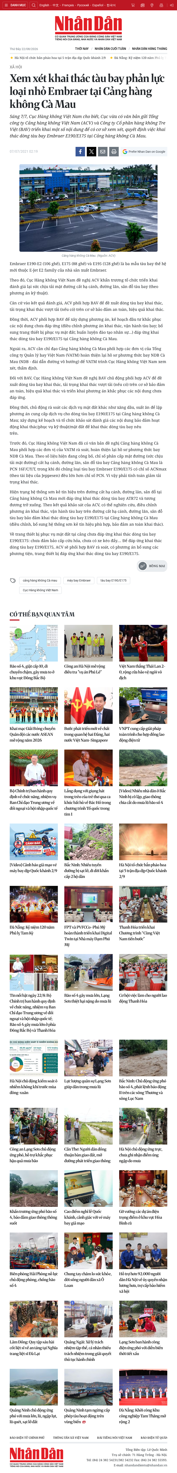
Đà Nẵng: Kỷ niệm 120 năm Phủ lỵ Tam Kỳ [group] (144, 58)
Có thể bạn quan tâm (42, 614)
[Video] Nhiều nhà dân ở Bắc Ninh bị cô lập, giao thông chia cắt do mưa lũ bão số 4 (142, 796)
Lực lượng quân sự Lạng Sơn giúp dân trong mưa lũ (87, 1083)
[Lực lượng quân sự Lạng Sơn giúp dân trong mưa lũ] (88, 1058)
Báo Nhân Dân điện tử (88, 28)
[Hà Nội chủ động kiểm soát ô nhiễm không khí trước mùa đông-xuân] (34, 1058)
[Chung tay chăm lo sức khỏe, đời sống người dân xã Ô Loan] (88, 1250)
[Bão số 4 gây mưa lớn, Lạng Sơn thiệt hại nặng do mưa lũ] (88, 972)
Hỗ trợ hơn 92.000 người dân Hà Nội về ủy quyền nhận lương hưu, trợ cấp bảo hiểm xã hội (143, 1282)
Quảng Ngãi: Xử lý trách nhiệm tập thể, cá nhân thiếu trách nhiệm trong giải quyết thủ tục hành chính (87, 1350)
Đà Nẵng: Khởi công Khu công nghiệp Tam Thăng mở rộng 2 (142, 1416)
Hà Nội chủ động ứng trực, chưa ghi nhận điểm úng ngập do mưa (140, 1155)
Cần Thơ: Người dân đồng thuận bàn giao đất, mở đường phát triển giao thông (87, 1155)
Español (97, 5)
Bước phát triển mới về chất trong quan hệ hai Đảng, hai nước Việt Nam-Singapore (87, 734)
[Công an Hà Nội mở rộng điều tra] (88, 643)
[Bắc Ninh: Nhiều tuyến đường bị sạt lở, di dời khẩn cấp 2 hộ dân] (88, 842)
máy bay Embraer (79, 580)
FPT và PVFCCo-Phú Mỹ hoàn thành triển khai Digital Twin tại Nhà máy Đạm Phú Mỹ (88, 936)
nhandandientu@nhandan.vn (146, 1465)
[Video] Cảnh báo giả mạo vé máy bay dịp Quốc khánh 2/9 (33, 867)
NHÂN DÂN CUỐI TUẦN (110, 49)
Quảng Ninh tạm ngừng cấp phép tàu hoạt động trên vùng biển (87, 1416)
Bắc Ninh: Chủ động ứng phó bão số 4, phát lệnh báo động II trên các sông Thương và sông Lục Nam (142, 1089)
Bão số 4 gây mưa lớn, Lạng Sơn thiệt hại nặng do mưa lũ (87, 998)
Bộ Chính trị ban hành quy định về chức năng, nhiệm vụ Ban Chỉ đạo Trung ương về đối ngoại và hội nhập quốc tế (34, 799)
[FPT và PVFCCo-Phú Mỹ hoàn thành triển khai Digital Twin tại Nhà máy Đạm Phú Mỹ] (88, 904)
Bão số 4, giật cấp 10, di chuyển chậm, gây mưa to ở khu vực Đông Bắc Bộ (32, 672)
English (44, 5)
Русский (83, 5)
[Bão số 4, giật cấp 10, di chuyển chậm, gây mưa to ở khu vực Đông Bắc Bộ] (34, 643)
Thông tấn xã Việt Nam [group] (70, 1438)
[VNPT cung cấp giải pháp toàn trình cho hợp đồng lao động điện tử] (143, 705)
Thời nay (82, 49)
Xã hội (16, 67)
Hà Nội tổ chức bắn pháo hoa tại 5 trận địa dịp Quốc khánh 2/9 (143, 870)
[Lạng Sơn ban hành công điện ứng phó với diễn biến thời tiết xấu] (143, 1319)
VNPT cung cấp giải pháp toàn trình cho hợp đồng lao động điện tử (141, 734)
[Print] (114, 151)
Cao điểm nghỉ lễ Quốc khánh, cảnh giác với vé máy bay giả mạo (87, 1217)
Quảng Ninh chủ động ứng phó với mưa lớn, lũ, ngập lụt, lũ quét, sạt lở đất (33, 1416)
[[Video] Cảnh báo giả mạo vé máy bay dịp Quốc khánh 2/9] (34, 842)
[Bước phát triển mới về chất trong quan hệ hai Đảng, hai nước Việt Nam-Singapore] (88, 705)
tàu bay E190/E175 (113, 580)
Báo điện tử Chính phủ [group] (27, 1438)
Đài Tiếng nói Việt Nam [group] (114, 1438)
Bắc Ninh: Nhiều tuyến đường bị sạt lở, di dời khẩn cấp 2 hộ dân (86, 870)
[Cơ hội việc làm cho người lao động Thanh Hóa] (143, 972)
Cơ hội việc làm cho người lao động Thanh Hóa (143, 998)
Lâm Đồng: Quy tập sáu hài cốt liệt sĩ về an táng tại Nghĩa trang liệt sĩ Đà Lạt (34, 1347)
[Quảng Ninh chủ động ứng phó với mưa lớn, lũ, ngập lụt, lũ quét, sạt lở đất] (34, 1387)
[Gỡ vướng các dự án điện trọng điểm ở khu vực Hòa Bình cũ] (143, 1188)
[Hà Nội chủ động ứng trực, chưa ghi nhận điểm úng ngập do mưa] (143, 1126)
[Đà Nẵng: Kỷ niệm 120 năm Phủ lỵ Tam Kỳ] (34, 904)
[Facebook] (80, 151)
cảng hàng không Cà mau (40, 580)
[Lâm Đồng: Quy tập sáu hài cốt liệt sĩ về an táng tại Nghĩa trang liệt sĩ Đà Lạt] (34, 1319)
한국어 (111, 5)
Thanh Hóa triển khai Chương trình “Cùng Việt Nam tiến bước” (139, 933)
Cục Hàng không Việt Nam (40, 590)
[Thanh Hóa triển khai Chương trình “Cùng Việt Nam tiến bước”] (143, 904)
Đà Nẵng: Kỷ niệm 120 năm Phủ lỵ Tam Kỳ (32, 930)
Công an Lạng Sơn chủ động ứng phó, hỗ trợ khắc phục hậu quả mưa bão (33, 1155)
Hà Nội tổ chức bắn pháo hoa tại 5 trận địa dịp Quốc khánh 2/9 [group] (59, 58)
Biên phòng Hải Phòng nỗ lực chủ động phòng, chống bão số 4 (34, 1279)
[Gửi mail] (102, 151)
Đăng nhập (172, 5)
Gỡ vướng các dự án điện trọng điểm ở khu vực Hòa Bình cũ (140, 1217)
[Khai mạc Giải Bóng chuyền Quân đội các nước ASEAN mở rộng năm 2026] (34, 705)
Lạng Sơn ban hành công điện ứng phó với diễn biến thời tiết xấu (141, 1347)
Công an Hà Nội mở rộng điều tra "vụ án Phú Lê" (84, 669)
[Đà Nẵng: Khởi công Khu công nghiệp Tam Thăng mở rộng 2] (143, 1387)
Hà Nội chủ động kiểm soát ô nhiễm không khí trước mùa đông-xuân (33, 1086)
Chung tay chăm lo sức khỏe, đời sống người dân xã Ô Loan (88, 1279)
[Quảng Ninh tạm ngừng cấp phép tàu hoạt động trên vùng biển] (88, 1387)
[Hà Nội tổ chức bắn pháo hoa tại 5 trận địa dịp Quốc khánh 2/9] (143, 842)
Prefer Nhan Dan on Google (147, 151)
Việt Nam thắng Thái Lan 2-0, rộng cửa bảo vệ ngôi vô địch (142, 672)
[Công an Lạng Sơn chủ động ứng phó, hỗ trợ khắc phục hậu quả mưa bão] (34, 1126)
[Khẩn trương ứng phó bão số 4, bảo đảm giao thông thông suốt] (34, 1188)
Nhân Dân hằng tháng (149, 49)
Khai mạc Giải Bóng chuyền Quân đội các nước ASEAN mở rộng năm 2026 (32, 734)
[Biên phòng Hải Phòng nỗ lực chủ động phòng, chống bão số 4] (34, 1250)
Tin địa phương (152, 5)
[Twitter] (91, 151)
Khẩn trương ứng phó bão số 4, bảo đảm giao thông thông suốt (33, 1217)
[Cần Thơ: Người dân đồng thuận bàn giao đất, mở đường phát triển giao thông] (88, 1126)
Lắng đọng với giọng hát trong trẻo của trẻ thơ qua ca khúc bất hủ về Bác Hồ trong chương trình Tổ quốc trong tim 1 (87, 802)
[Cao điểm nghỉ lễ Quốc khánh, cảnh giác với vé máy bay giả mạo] (88, 1188)
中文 (56, 5)
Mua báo (133, 5)
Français (68, 5)
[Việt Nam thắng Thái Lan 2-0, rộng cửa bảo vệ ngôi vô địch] (143, 643)
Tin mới (142, 5)
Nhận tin (161, 5)
